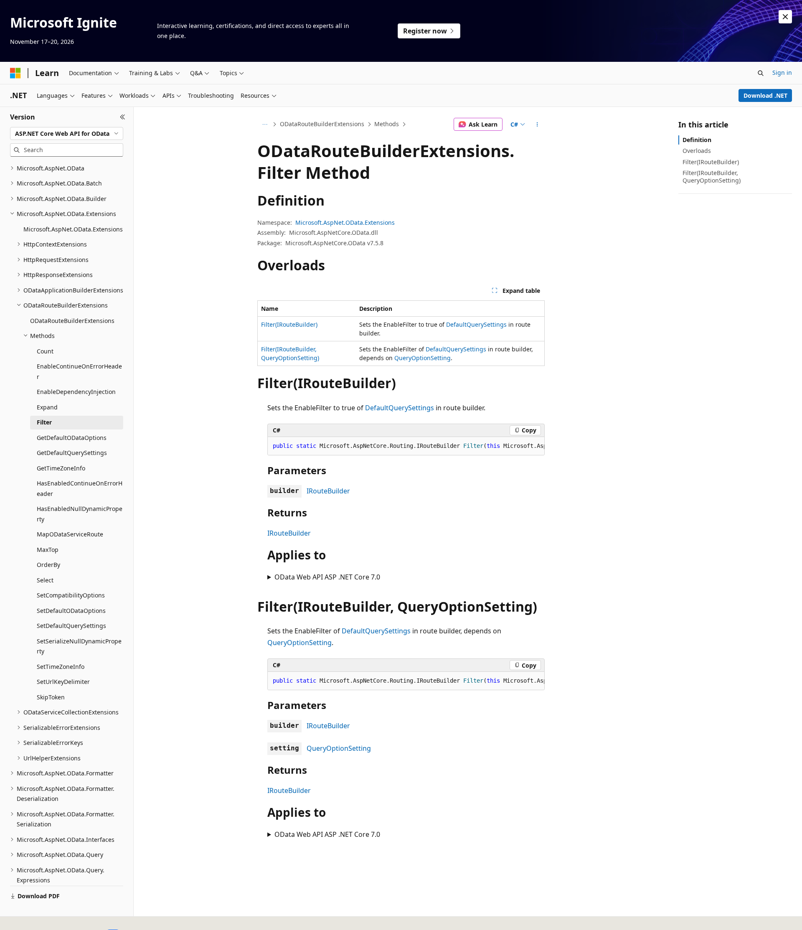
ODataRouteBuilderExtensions (322, 124)
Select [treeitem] (45, 580)
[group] (406, 446)
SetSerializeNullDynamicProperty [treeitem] (79, 646)
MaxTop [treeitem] (47, 550)
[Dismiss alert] (785, 16)
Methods (386, 124)
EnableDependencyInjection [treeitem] (76, 392)
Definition (697, 140)
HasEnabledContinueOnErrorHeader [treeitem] (79, 488)
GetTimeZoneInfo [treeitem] (61, 468)
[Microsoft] (15, 73)
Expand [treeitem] (47, 407)
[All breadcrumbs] (264, 124)
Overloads (697, 151)
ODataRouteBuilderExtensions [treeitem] (72, 321)
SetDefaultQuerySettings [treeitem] (71, 626)
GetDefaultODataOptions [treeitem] (72, 438)
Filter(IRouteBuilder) (289, 324)
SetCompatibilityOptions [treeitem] (71, 595)
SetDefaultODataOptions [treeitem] (71, 611)
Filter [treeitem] (44, 422)
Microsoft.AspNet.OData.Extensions (345, 222)
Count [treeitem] (45, 351)
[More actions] (537, 124)
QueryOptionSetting (422, 358)
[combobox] (66, 133)
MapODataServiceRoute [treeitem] (70, 534)
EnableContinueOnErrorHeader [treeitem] (79, 371)
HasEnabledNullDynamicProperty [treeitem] (79, 514)
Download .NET (765, 95)
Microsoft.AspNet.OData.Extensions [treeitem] (73, 229)
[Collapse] (122, 117)
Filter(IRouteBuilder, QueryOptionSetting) (712, 176)
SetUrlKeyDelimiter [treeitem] (63, 682)
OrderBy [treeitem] (48, 565)
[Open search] (760, 73)
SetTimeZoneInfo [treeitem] (60, 667)
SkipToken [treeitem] (51, 697)
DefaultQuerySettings (476, 324)
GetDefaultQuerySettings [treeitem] (72, 453)
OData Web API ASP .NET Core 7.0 (327, 577)
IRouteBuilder (328, 490)
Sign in (782, 72)
